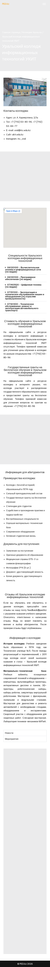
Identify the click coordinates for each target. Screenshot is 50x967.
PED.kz (5, 4)
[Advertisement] (25, 176)
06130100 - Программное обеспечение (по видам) (20, 278)
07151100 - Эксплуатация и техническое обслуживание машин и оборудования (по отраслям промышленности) (24, 295)
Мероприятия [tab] (11, 739)
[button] (25, 269)
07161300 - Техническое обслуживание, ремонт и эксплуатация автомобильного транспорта (21, 307)
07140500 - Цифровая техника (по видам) (23, 285)
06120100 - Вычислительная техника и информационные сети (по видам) (23, 269)
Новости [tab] (9, 733)
